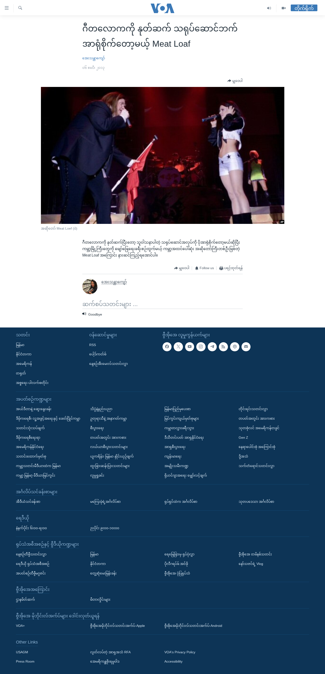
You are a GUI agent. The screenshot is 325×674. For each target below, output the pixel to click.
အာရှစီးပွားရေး (175, 447)
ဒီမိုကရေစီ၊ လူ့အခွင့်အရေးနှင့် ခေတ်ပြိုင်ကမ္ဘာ (48, 418)
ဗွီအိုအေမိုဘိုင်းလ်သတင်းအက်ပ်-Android (193, 626)
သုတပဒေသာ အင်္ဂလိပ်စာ (256, 501)
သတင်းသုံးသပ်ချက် (30, 428)
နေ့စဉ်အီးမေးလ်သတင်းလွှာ (108, 364)
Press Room (25, 662)
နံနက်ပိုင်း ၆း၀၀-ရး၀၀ (31, 528)
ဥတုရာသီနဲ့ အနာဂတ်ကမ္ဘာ (108, 418)
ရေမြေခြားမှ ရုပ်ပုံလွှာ (179, 554)
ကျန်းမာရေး (173, 456)
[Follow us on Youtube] (189, 346)
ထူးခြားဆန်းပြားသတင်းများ (110, 466)
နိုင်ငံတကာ (23, 354)
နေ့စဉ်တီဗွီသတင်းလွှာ (31, 554)
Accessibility (173, 662)
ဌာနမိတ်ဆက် (25, 599)
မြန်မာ (20, 345)
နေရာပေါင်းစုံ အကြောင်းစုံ (257, 447)
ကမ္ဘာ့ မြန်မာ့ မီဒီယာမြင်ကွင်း (35, 475)
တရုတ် (21, 373)
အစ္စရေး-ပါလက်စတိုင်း (32, 383)
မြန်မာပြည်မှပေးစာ (177, 409)
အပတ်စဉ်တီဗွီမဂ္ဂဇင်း (31, 573)
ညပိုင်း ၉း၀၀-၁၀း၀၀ (104, 528)
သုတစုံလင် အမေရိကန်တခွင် (259, 428)
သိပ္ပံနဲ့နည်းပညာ (101, 409)
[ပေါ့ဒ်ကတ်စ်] (234, 346)
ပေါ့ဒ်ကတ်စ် (97, 354)
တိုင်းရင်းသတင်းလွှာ (253, 409)
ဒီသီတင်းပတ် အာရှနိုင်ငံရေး (184, 437)
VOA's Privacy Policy (179, 652)
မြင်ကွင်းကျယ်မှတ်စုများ (181, 418)
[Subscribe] (246, 346)
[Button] (235, 81)
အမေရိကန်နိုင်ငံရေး (30, 447)
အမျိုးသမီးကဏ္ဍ (176, 466)
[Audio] (269, 8)
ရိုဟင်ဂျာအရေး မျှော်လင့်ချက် (185, 475)
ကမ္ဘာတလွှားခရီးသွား (179, 428)
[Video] (283, 8)
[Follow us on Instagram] (200, 346)
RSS (92, 345)
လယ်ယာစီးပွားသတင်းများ (109, 447)
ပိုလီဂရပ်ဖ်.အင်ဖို (176, 564)
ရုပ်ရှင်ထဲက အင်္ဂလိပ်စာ (180, 501)
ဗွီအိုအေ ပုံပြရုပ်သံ (177, 573)
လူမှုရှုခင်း (97, 475)
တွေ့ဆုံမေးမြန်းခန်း (103, 573)
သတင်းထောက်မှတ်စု (31, 456)
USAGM (22, 652)
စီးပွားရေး (97, 428)
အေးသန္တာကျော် (93, 58)
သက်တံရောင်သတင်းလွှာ (256, 466)
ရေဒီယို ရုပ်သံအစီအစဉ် (32, 564)
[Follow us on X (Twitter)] (178, 346)
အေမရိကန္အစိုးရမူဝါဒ (104, 662)
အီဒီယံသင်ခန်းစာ (28, 501)
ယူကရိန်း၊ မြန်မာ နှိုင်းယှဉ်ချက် (112, 456)
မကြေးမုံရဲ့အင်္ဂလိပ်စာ (105, 501)
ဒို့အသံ (243, 456)
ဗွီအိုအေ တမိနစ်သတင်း (255, 554)
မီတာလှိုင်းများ (100, 599)
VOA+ (20, 626)
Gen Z (243, 437)
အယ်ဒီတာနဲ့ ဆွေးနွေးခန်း (33, 409)
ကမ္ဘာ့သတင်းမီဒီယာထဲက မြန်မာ (38, 466)
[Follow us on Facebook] (167, 346)
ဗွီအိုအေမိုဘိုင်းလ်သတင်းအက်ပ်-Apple (117, 626)
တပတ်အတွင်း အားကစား (108, 437)
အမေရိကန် (24, 364)
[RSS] (223, 346)
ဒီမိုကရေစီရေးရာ (28, 437)
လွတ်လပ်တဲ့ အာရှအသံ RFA (110, 652)
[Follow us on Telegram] (212, 346)
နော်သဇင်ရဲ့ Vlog (251, 564)
